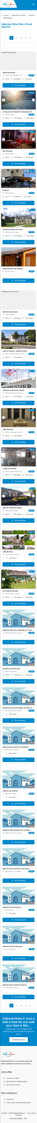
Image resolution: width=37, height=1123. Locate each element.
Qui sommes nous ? (13, 1085)
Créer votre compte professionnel (18, 1102)
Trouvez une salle (12, 1078)
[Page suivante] (30, 38)
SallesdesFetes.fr (19, 1113)
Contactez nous (18, 1040)
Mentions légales (16, 1118)
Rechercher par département (16, 1081)
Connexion (10, 1099)
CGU (25, 1118)
